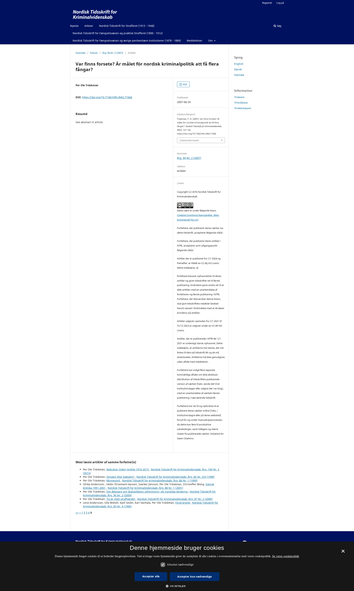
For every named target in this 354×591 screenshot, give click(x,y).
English (238, 64)
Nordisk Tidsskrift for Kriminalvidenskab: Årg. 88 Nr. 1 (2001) (145, 488)
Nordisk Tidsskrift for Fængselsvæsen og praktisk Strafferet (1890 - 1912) (118, 33)
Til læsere (239, 97)
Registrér (267, 2)
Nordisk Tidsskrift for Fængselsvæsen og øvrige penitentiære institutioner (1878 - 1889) (127, 40)
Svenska (239, 75)
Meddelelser (194, 40)
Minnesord (113, 480)
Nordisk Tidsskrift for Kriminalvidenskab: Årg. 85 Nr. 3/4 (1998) (175, 477)
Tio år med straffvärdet (121, 499)
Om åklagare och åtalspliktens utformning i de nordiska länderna (147, 491)
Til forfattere (241, 102)
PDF (184, 84)
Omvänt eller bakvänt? (120, 477)
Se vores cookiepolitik (285, 556)
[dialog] (177, 566)
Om (210, 40)
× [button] (343, 552)
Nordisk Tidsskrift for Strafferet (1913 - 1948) (126, 26)
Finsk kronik (183, 502)
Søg (278, 26)
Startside (80, 52)
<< (77, 512)
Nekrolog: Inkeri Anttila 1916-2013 (127, 469)
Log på (280, 2)
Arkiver (88, 26)
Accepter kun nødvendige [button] (194, 576)
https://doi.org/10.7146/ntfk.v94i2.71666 (107, 97)
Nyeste (74, 26)
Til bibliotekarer (242, 108)
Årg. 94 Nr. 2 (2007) (112, 52)
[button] (177, 586)
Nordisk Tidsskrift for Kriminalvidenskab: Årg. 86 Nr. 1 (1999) (159, 480)
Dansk (238, 69)
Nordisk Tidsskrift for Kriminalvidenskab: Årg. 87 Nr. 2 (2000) (175, 499)
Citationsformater (189, 140)
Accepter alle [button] (151, 576)
